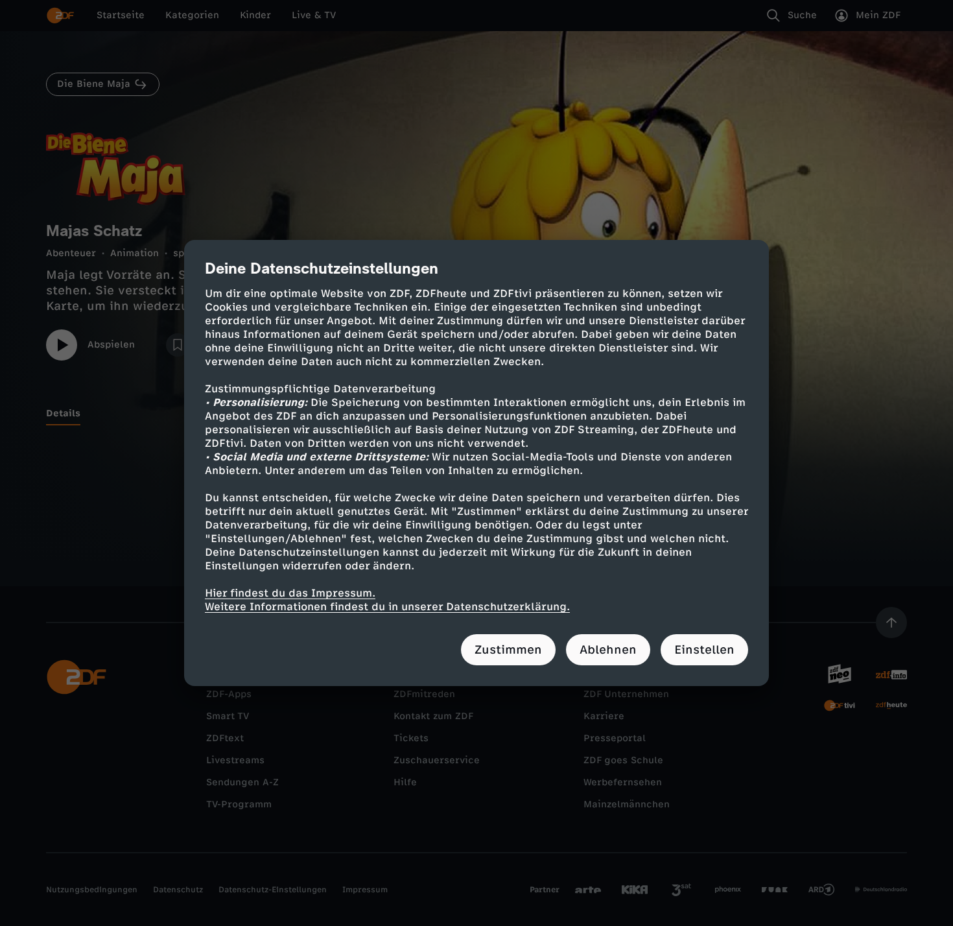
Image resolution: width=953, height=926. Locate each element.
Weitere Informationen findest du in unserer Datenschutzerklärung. (387, 606)
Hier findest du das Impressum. (290, 593)
